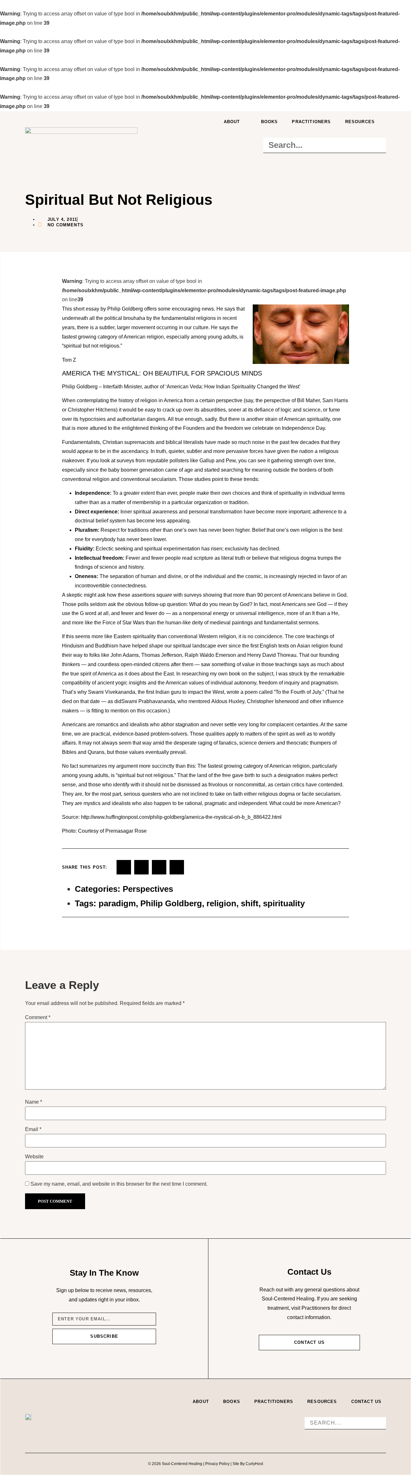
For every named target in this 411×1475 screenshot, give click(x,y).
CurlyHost (254, 1463)
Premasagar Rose (126, 831)
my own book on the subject (241, 673)
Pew (231, 460)
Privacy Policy (217, 1463)
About (232, 121)
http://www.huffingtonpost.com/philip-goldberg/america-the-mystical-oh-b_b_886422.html (181, 817)
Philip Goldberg (171, 903)
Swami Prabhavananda (148, 701)
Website (34, 1156)
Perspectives (148, 889)
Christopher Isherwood (273, 701)
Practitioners (311, 121)
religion (221, 903)
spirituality (284, 903)
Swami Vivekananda (111, 692)
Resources (360, 121)
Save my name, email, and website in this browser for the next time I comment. (119, 1184)
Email (33, 1129)
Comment (37, 1017)
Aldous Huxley (227, 701)
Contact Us (366, 1401)
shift (249, 903)
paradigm (117, 903)
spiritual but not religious (145, 775)
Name (33, 1102)
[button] (324, 133)
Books (269, 121)
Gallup (206, 460)
